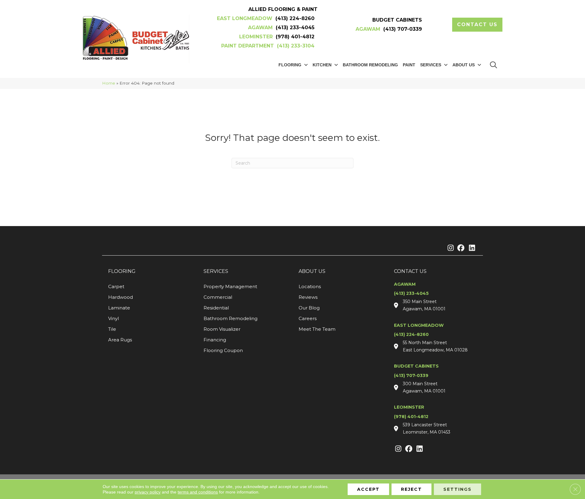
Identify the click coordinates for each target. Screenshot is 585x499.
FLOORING (122, 271)
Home (108, 83)
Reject (411, 489)
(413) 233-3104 (295, 46)
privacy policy (148, 492)
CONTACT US (410, 271)
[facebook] (460, 248)
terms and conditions (198, 492)
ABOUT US (312, 271)
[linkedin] (470, 248)
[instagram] (449, 248)
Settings (457, 489)
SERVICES (216, 271)
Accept (368, 489)
